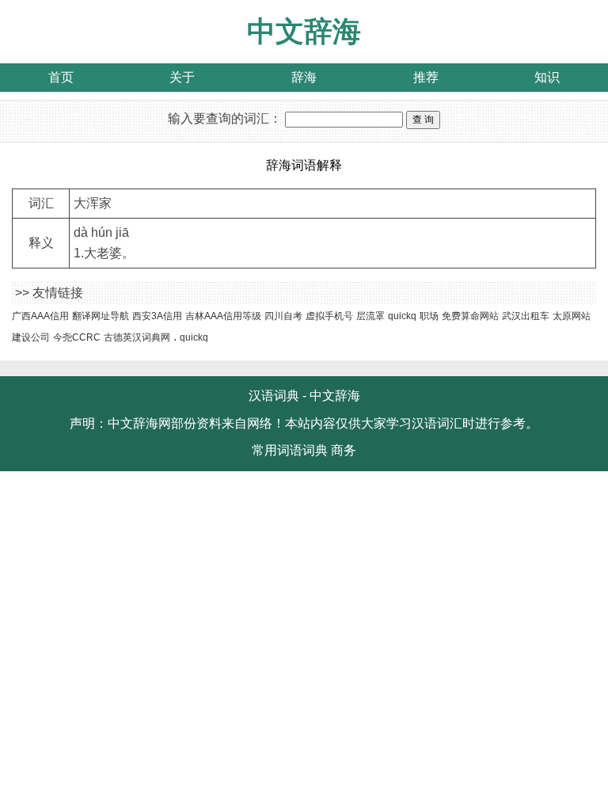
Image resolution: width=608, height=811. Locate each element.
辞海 (304, 77)
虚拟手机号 (329, 316)
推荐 (426, 77)
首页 (61, 77)
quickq (402, 316)
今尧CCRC (77, 337)
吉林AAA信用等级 (223, 316)
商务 (343, 450)
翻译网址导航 (100, 316)
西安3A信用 (157, 316)
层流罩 (370, 316)
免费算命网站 (470, 316)
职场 (429, 316)
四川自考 (283, 316)
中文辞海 (304, 31)
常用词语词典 (290, 450)
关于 (182, 77)
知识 (547, 77)
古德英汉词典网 (137, 337)
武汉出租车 (525, 316)
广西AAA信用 (40, 316)
